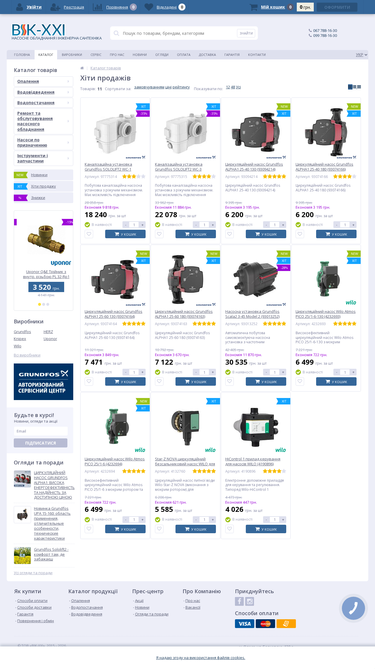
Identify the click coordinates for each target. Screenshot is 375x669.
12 (228, 87)
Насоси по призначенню (32, 142)
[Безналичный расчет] (286, 623)
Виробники (72, 54)
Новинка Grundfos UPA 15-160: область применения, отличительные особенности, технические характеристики (52, 523)
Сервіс (96, 54)
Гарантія (232, 54)
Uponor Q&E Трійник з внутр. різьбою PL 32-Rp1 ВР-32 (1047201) (44, 274)
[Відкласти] (89, 234)
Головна (22, 54)
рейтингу (181, 87)
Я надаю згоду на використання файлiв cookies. (200, 657)
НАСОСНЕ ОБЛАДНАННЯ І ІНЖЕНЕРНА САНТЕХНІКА (57, 38)
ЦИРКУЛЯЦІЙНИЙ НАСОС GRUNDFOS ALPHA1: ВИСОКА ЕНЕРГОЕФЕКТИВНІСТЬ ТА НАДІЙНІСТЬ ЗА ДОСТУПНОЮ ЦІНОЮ (54, 485)
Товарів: (88, 88)
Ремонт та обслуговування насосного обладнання (35, 121)
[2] (43, 304)
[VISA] (244, 623)
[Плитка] (350, 87)
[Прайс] (359, 87)
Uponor (50, 338)
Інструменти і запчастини (32, 158)
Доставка (207, 54)
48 (233, 87)
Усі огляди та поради (33, 572)
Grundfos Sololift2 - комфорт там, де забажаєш (51, 554)
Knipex (20, 338)
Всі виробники (27, 355)
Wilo (17, 346)
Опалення (28, 81)
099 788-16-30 (325, 35)
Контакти (257, 54)
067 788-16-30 (325, 30)
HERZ (48, 331)
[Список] (354, 87)
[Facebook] (239, 601)
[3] (47, 304)
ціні (168, 87)
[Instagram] (249, 601)
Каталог (45, 54)
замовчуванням (149, 87)
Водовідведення (35, 92)
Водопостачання (35, 102)
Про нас (117, 54)
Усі (238, 87)
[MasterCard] (265, 623)
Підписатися (40, 443)
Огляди (161, 54)
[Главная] (82, 68)
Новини (140, 54)
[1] (39, 304)
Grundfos (22, 331)
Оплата (183, 54)
